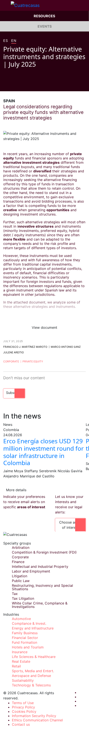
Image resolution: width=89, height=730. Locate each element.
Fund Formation (24, 642)
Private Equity (32, 361)
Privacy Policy (23, 707)
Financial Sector (25, 637)
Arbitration (20, 547)
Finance (18, 561)
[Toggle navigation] (5, 5)
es (5, 41)
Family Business (25, 633)
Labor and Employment (31, 571)
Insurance (19, 652)
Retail (16, 666)
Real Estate (21, 661)
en (13, 41)
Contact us (21, 724)
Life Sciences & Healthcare (34, 656)
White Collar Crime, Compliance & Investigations (39, 604)
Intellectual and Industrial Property (40, 566)
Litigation (19, 576)
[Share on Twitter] (13, 85)
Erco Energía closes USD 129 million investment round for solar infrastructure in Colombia (43, 452)
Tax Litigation (23, 598)
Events (45, 26)
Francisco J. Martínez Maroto (25, 346)
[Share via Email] (29, 85)
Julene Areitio (13, 352)
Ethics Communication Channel (37, 720)
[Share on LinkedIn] (21, 85)
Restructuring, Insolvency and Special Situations (42, 587)
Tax (15, 593)
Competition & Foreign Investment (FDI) (44, 552)
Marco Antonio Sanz (66, 346)
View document (44, 327)
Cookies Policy (24, 711)
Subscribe (14, 392)
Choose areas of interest (70, 525)
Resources (44, 16)
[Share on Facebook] (5, 85)
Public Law (21, 580)
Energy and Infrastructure (33, 628)
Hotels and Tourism (28, 647)
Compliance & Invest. (29, 623)
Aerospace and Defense (31, 675)
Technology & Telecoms (31, 685)
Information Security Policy (34, 716)
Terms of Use (23, 703)
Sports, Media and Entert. (33, 671)
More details (16, 490)
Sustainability (23, 680)
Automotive (21, 618)
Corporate (11, 361)
